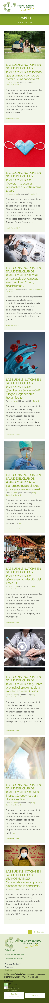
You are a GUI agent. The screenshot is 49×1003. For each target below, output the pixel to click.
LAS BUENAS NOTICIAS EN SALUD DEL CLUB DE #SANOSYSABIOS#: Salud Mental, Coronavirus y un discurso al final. (23, 792)
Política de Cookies (33, 977)
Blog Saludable (36, 289)
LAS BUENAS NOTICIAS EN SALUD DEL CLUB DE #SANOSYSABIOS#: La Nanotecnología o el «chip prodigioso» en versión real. (23, 482)
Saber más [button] (8, 981)
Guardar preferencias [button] (14, 995)
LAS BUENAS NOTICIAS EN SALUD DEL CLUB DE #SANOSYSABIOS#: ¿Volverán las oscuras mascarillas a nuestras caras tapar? (23, 181)
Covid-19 (18, 85)
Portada (20, 23)
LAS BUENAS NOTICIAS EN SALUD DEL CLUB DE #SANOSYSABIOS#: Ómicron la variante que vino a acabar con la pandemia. (24, 879)
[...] (22, 112)
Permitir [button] (35, 995)
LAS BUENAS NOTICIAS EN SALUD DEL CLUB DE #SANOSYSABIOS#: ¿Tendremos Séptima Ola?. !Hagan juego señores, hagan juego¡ (23, 388)
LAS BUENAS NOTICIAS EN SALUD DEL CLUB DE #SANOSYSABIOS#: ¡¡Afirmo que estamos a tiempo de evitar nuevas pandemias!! (24, 72)
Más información (12, 119)
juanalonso (13, 82)
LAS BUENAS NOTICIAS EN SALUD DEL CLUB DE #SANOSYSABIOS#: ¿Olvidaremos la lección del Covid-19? (23, 576)
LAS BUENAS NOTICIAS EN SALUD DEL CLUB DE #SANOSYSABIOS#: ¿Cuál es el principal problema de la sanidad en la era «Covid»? (24, 684)
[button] (6, 984)
